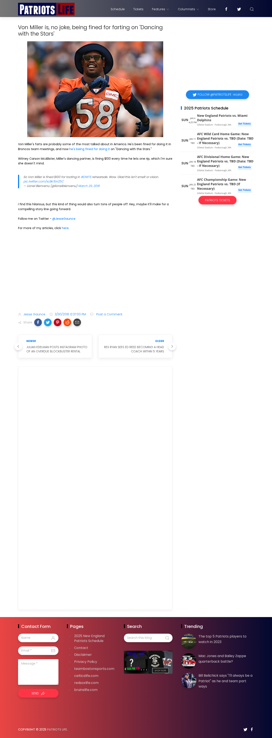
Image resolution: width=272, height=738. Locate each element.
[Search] (252, 9)
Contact (81, 647)
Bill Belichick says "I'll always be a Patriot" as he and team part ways (225, 681)
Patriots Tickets (217, 200)
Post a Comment (108, 314)
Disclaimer (83, 654)
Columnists (186, 9)
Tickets (138, 9)
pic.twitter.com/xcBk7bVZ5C (43, 181)
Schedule (118, 9)
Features (158, 9)
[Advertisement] (95, 275)
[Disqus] (95, 431)
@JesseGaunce (63, 219)
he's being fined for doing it (89, 149)
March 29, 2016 (89, 186)
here (65, 228)
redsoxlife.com (86, 682)
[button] (38, 322)
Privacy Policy (85, 661)
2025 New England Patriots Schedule (89, 638)
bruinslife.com (86, 689)
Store (212, 9)
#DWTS (86, 177)
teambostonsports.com (94, 668)
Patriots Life (57, 729)
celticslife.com (86, 675)
